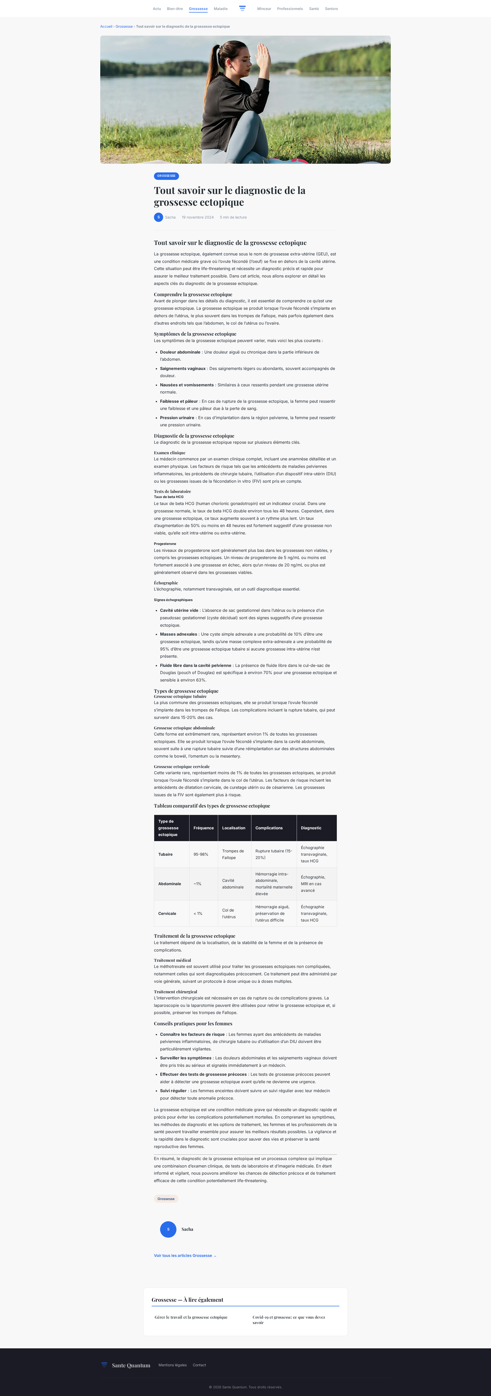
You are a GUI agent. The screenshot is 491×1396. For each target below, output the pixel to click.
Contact (199, 1365)
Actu (157, 8)
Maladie (221, 8)
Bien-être (175, 8)
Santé (314, 8)
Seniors (331, 8)
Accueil (106, 26)
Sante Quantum (131, 1365)
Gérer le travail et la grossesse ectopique (191, 1317)
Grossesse (198, 8)
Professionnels (290, 8)
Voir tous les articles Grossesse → (185, 1255)
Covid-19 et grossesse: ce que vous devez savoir (289, 1320)
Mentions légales (173, 1365)
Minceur (264, 8)
